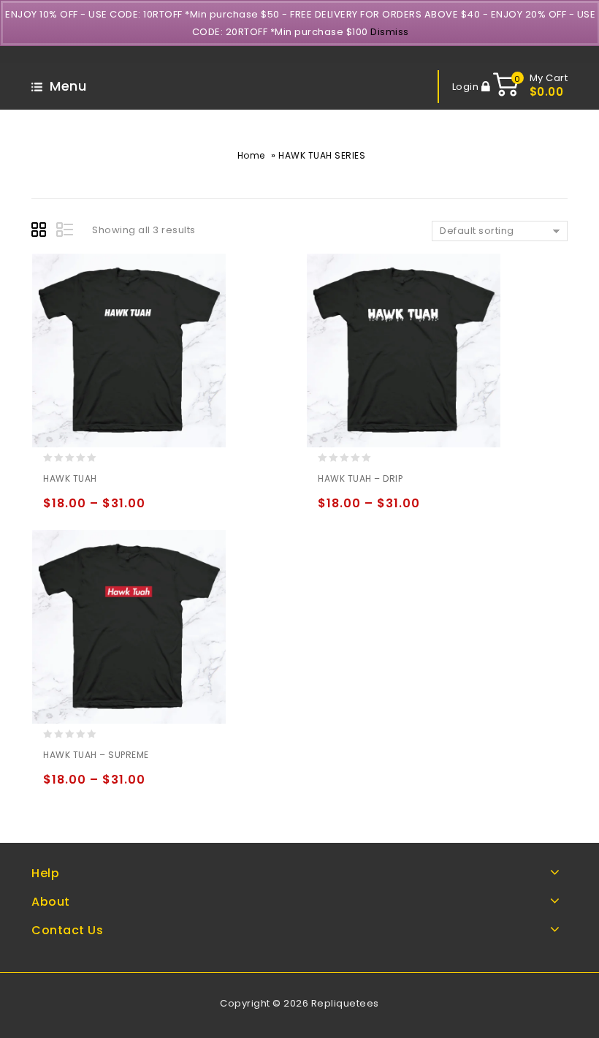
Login (466, 87)
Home (251, 155)
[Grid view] (40, 231)
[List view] (65, 231)
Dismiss (389, 32)
